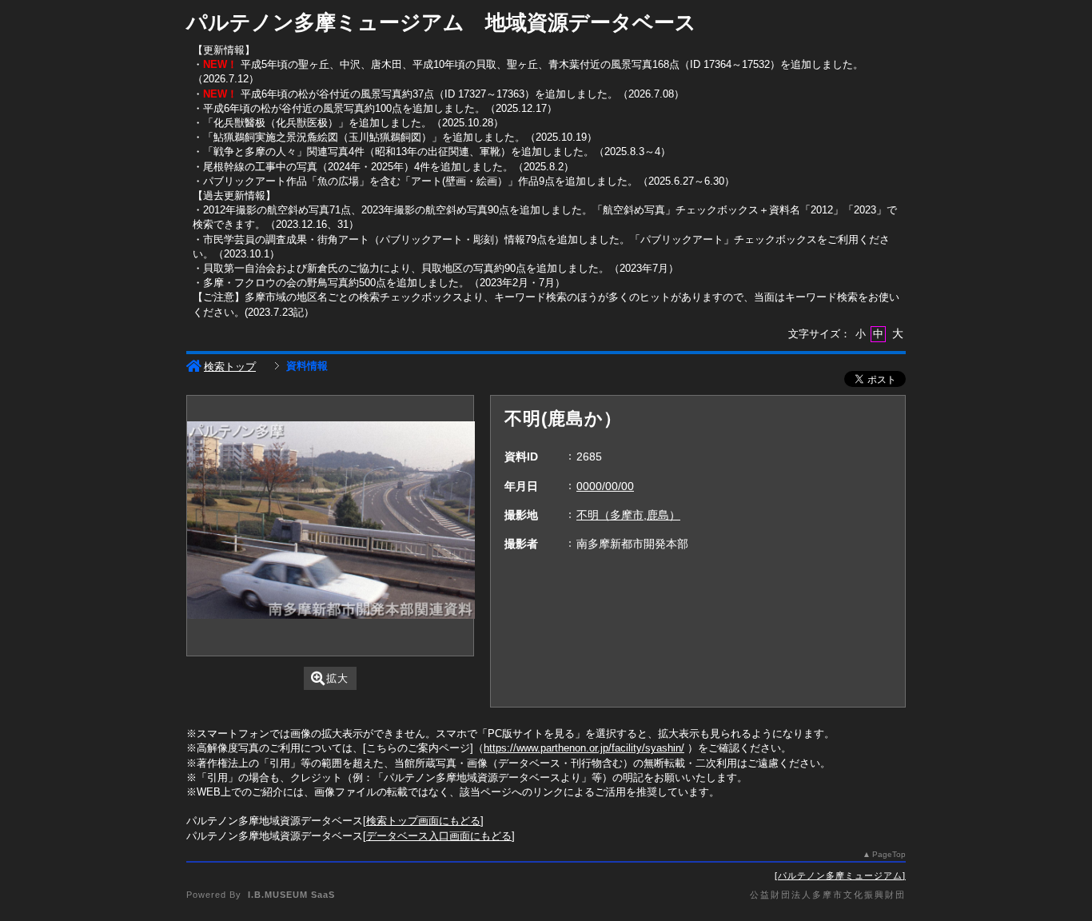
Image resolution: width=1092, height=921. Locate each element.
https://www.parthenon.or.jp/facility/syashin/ (584, 748)
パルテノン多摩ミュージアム (840, 875)
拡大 (337, 678)
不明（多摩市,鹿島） (628, 514)
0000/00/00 (605, 486)
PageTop (889, 854)
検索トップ (230, 367)
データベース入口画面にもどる (439, 836)
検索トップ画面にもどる (423, 821)
